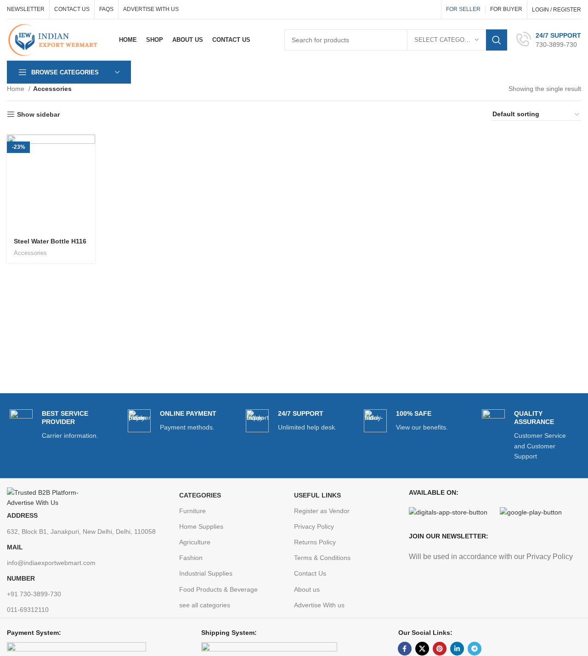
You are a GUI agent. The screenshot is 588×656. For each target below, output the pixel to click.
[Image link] (50, 497)
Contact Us (310, 573)
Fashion (191, 557)
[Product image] (51, 183)
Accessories (30, 252)
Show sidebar (38, 114)
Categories (200, 495)
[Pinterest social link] (440, 649)
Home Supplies (201, 526)
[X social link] (422, 649)
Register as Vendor (322, 511)
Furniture (192, 511)
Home (16, 88)
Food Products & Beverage (218, 589)
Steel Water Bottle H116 (50, 241)
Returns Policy (315, 542)
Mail (15, 547)
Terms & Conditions (322, 557)
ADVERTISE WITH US (151, 9)
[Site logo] (55, 39)
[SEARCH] (496, 40)
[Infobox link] (548, 40)
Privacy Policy (314, 526)
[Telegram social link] (474, 649)
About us (307, 589)
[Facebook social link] (405, 649)
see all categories (204, 605)
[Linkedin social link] (457, 649)
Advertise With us (319, 605)
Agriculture (194, 542)
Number (21, 578)
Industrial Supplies (205, 573)
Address (22, 515)
